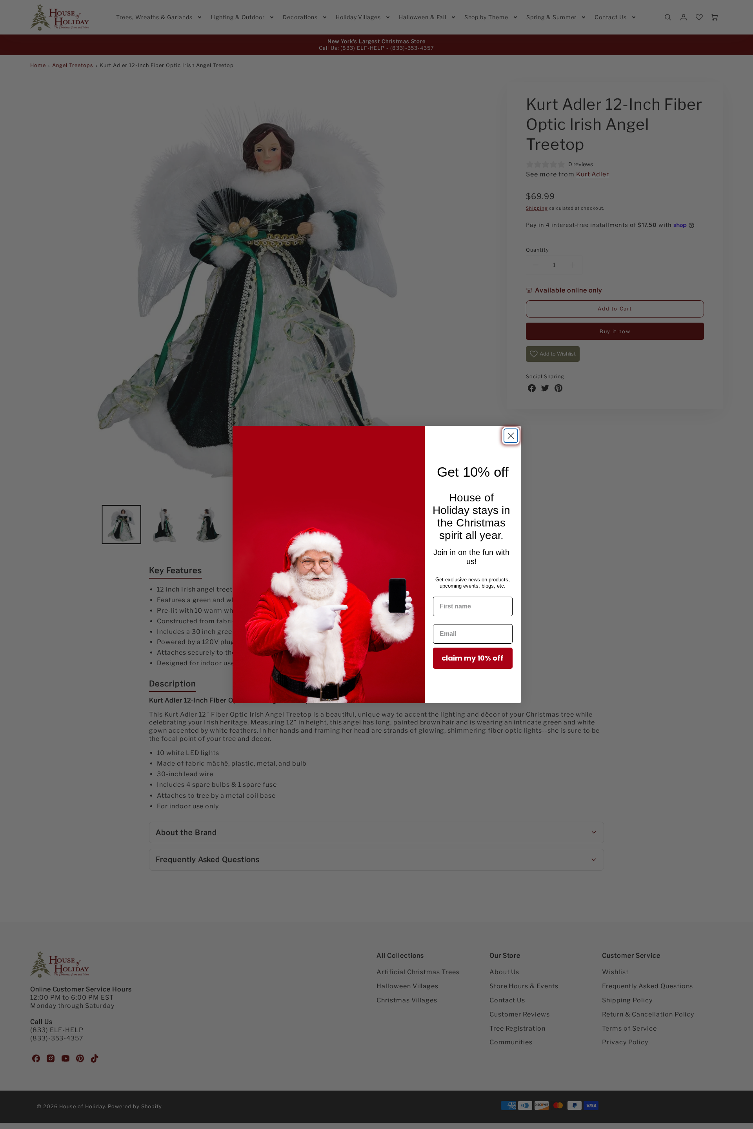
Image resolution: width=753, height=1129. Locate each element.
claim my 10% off (473, 658)
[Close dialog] (511, 436)
